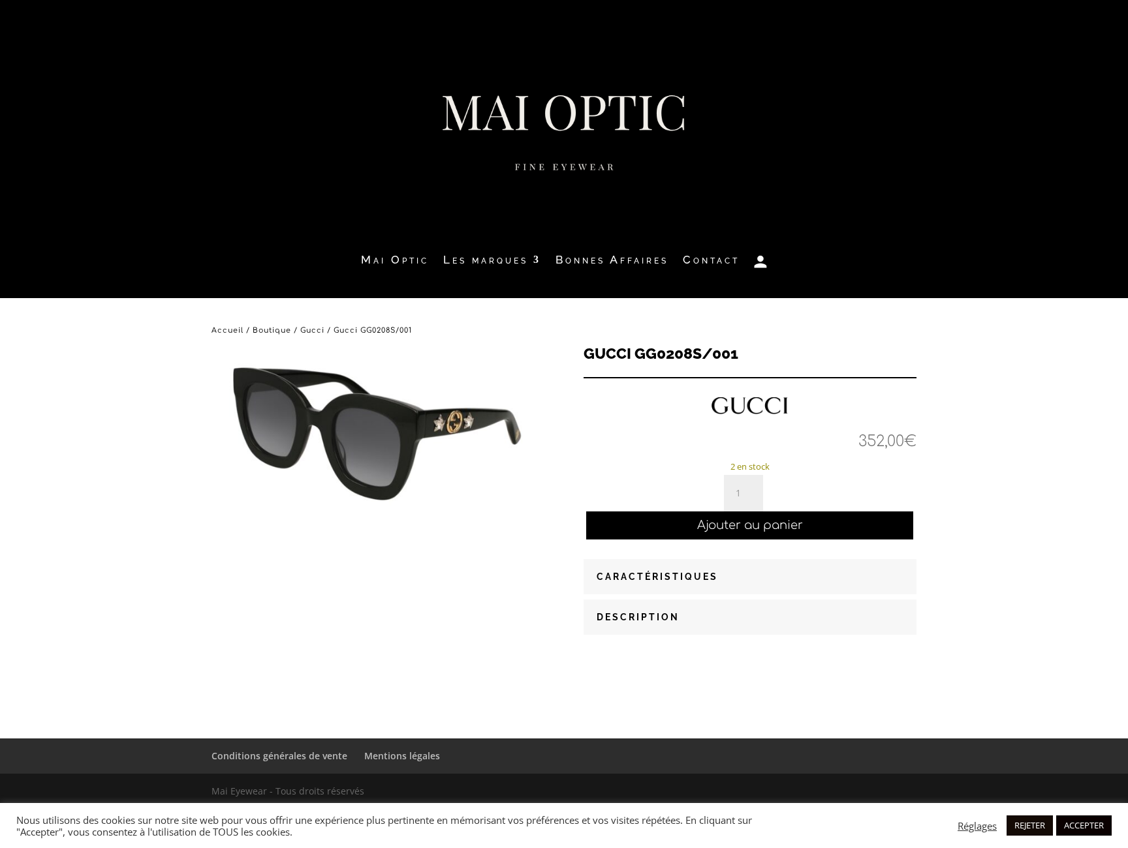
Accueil (227, 330)
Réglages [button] (977, 826)
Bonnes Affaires (612, 260)
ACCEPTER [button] (1084, 825)
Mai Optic (395, 260)
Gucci (312, 330)
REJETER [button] (1029, 825)
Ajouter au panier (750, 525)
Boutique (272, 330)
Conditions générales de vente (279, 756)
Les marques (485, 260)
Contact (711, 260)
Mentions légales (402, 756)
